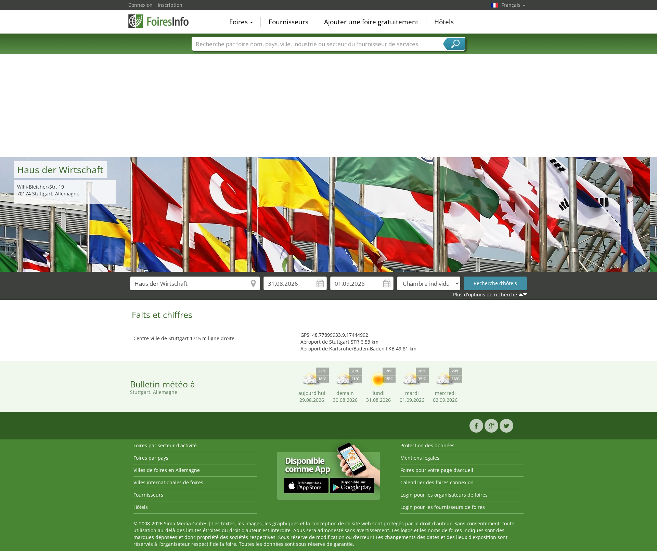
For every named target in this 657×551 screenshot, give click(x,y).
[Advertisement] (328, 106)
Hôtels (444, 21)
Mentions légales (419, 457)
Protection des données (427, 445)
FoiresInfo (162, 21)
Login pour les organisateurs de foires (444, 494)
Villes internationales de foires (168, 482)
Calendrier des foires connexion (437, 482)
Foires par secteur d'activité (165, 445)
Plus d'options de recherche (485, 294)
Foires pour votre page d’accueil (436, 470)
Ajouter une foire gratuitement (371, 21)
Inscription (170, 5)
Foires (239, 21)
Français (511, 5)
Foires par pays (150, 457)
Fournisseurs (288, 21)
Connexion (140, 5)
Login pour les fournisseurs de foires (442, 507)
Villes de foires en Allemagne (166, 470)
